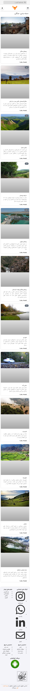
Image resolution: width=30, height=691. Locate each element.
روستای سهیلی (23, 242)
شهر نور (25, 337)
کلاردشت (24, 432)
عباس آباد (24, 385)
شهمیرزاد (25, 478)
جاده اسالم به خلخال (22, 570)
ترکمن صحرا (24, 148)
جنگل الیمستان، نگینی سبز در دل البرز (18, 101)
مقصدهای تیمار (8, 589)
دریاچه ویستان (23, 195)
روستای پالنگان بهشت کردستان (19, 290)
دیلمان (25, 524)
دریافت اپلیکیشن (15, 658)
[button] (27, 8)
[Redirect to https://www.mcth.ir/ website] (22, 681)
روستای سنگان (23, 51)
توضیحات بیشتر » (23, 62)
